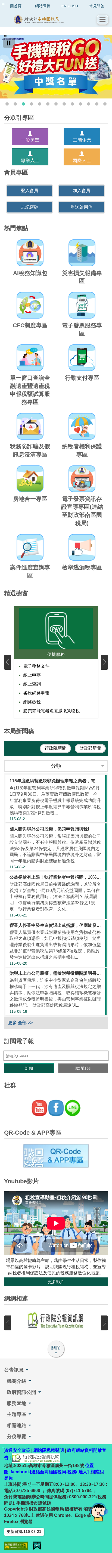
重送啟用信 (81, 207)
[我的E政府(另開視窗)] (37, 1546)
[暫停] (9, 43)
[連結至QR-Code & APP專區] (56, 1156)
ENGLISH (69, 6)
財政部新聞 (90, 748)
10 (80, 104)
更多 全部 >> (20, 1022)
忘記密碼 (29, 207)
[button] (102, 19)
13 (105, 104)
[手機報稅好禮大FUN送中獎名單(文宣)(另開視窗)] (56, 66)
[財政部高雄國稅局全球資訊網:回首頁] (50, 19)
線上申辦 (32, 675)
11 (88, 104)
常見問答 (96, 6)
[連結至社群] (56, 1108)
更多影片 (56, 1281)
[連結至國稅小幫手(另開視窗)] (98, 1511)
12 (96, 104)
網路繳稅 (32, 702)
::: (3, 4)
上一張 (7, 662)
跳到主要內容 (14, 4)
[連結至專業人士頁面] (30, 156)
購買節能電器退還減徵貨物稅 (51, 710)
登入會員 (29, 190)
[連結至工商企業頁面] (82, 136)
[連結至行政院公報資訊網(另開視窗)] (36, 1458)
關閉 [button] (56, 1347)
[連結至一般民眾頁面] (30, 137)
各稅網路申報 (36, 693)
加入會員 (81, 190)
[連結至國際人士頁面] (82, 156)
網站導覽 (42, 6)
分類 (56, 766)
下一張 (104, 662)
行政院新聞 (55, 748)
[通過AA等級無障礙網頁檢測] (16, 1546)
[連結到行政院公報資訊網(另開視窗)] (56, 1321)
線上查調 (32, 684)
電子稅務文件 (36, 666)
